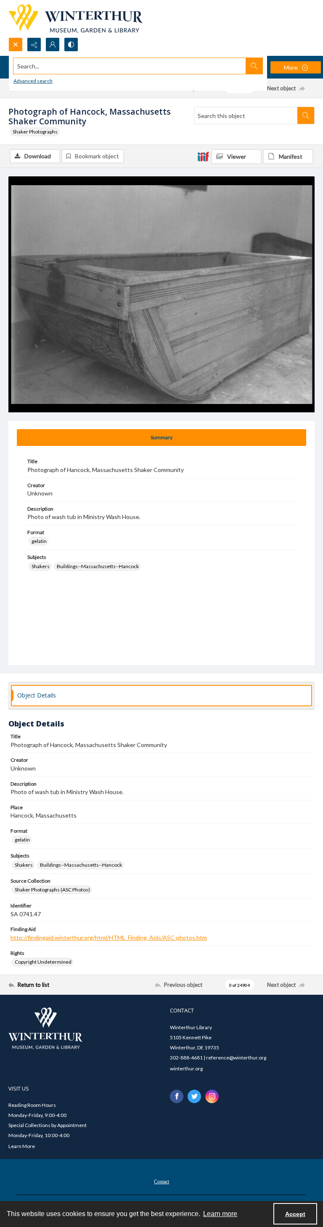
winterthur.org (186, 1068)
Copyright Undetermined (43, 962)
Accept (295, 1214)
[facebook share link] (176, 1096)
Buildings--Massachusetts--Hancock (98, 566)
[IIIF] (203, 156)
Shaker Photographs (35, 131)
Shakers (41, 566)
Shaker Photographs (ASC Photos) (52, 889)
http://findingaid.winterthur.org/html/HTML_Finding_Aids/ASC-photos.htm (109, 937)
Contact (161, 1182)
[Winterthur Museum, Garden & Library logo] (75, 18)
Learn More (21, 1146)
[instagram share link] (212, 1096)
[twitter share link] (194, 1096)
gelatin (39, 541)
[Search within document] (305, 115)
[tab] (161, 438)
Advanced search (33, 81)
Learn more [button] (220, 1213)
